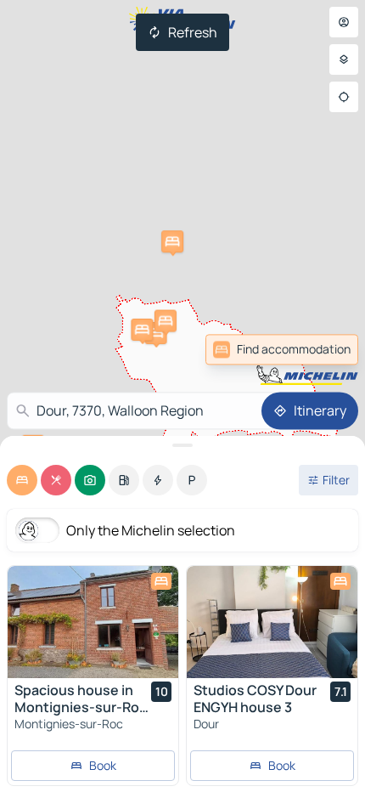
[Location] (343, 97)
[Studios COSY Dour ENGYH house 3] (272, 622)
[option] (22, 480)
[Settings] (343, 59)
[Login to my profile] (343, 22)
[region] (93, 622)
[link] (281, 349)
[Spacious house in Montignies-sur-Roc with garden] (93, 622)
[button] (156, 333)
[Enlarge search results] (182, 445)
